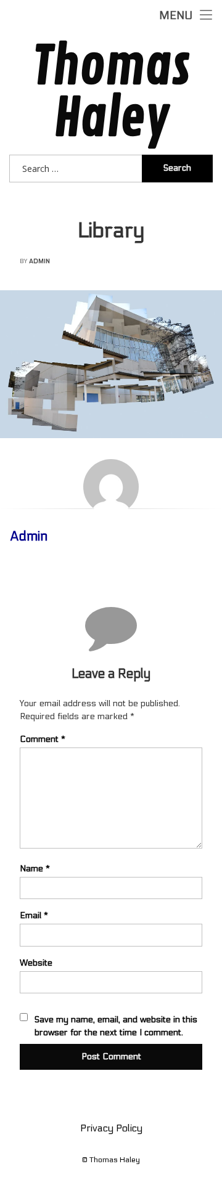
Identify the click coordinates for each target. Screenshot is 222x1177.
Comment (42, 739)
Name (35, 868)
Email (34, 915)
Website (36, 963)
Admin (39, 261)
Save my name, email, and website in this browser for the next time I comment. (116, 1026)
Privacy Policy (111, 1128)
